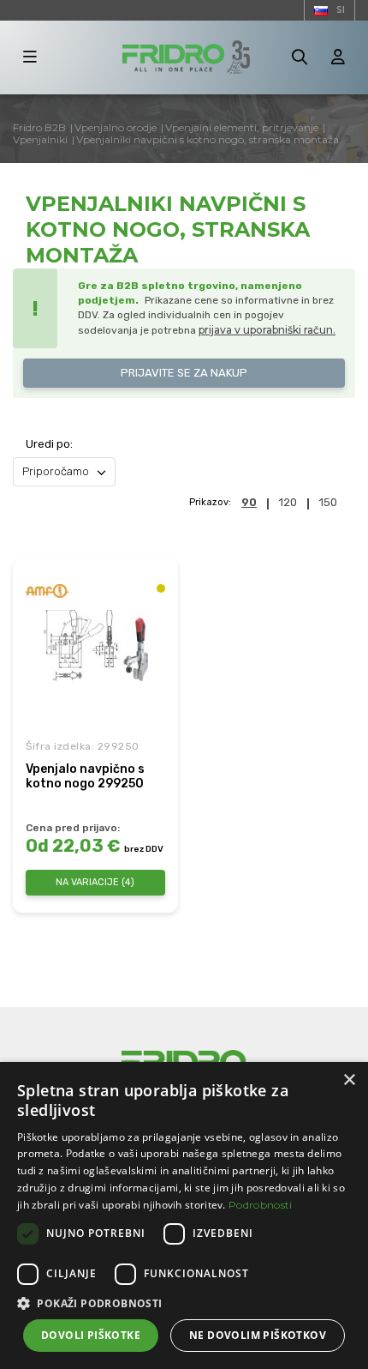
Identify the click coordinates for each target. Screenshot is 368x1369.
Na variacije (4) (95, 882)
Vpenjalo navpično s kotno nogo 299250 (85, 777)
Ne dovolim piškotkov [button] (257, 1335)
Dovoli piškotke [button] (90, 1335)
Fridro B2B (39, 127)
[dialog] (184, 1215)
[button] (184, 1303)
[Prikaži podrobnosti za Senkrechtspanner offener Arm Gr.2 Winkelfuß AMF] (95, 645)
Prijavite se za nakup (184, 372)
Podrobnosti (260, 1204)
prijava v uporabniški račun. (267, 329)
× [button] (348, 1080)
